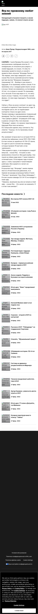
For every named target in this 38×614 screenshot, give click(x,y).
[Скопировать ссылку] (16, 56)
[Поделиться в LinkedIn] (12, 56)
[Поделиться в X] (7, 56)
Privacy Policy (7, 588)
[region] (19, 593)
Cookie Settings (19, 590)
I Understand (19, 610)
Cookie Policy (19, 588)
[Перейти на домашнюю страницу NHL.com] (4, 3)
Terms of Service (10, 601)
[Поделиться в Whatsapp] (3, 56)
